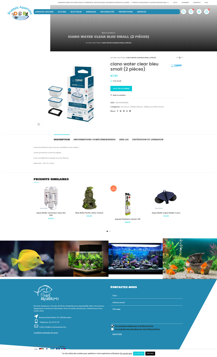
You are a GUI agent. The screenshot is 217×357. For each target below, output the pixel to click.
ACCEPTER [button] (139, 353)
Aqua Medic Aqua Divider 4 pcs (166, 213)
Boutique (96, 43)
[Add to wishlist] (66, 189)
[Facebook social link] (117, 111)
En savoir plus (126, 353)
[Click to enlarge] (39, 124)
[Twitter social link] (120, 111)
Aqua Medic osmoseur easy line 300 (51, 214)
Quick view (66, 201)
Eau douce (125, 107)
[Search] (183, 11)
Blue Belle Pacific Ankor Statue (89, 213)
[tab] (62, 138)
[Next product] (182, 57)
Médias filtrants (136, 107)
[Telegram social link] (130, 111)
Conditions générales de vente (46, 333)
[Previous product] (177, 57)
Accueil (89, 43)
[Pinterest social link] (123, 111)
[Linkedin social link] (126, 111)
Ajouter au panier (121, 89)
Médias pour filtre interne (154, 107)
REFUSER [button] (150, 353)
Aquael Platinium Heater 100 (127, 219)
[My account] (199, 11)
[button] (66, 195)
